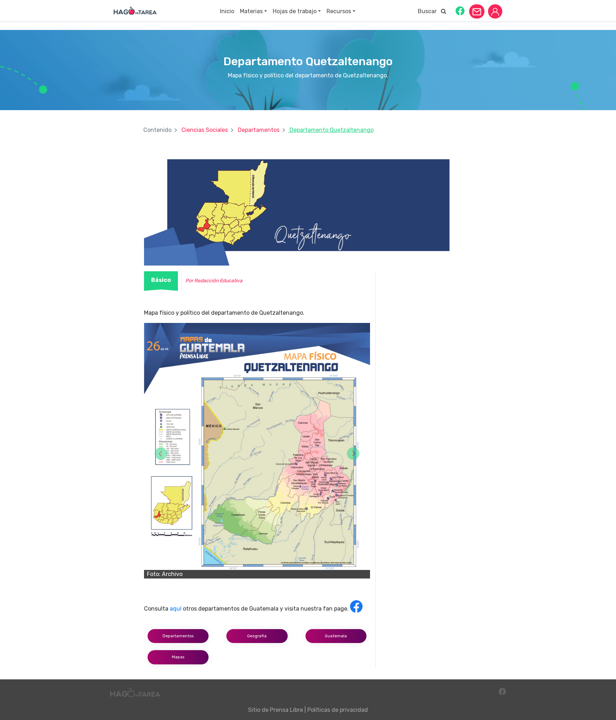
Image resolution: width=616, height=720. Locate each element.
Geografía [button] (257, 635)
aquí (175, 608)
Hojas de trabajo (295, 11)
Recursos (339, 11)
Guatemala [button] (336, 635)
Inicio (227, 11)
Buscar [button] (429, 11)
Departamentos (258, 130)
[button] (460, 10)
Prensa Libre (286, 709)
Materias (251, 11)
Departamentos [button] (178, 635)
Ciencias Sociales (204, 130)
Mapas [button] (178, 656)
